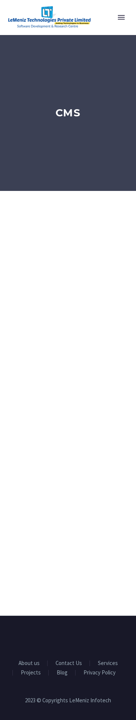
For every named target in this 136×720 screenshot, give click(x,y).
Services (108, 663)
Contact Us (69, 663)
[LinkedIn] (58, 637)
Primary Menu (121, 17)
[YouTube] (78, 637)
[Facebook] (48, 637)
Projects (31, 673)
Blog (62, 673)
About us (29, 663)
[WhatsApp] (88, 637)
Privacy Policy (99, 673)
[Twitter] (68, 637)
